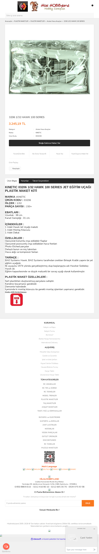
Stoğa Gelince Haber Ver (49, 143)
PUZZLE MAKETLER (49, 448)
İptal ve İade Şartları (49, 359)
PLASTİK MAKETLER (49, 399)
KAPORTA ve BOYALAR (49, 421)
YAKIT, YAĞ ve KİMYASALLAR (50, 411)
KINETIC (38, 133)
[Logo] (44, 6)
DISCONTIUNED (49, 440)
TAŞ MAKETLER (49, 403)
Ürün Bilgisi (12, 180)
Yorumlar (25, 180)
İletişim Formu (49, 331)
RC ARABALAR (49, 384)
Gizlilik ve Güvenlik (49, 356)
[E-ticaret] (49, 539)
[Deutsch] (45, 469)
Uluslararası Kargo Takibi (49, 375)
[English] (36, 469)
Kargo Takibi (49, 371)
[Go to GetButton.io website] (6, 551)
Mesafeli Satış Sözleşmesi (49, 352)
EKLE (88, 503)
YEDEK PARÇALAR (49, 432)
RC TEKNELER (49, 392)
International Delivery (49, 342)
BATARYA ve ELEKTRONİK (49, 417)
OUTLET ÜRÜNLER (49, 436)
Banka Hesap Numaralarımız (49, 339)
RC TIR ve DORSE (49, 388)
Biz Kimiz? (49, 335)
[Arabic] (72, 469)
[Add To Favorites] (19, 153)
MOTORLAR (49, 429)
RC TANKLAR (49, 444)
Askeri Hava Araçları (43, 129)
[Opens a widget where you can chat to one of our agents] (81, 539)
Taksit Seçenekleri (40, 180)
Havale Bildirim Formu (49, 367)
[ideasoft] (36, 539)
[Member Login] (86, 6)
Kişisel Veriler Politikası (49, 363)
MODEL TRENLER (50, 396)
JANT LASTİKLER (49, 425)
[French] (54, 469)
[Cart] (91, 6)
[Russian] (63, 469)
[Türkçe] (27, 469)
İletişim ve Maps (49, 327)
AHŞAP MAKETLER (49, 407)
